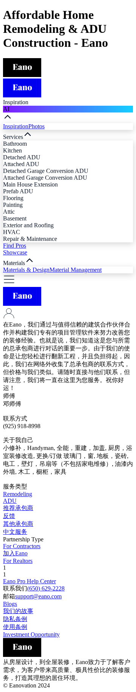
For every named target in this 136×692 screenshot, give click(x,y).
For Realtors (17, 561)
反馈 (9, 516)
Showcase (15, 252)
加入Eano (15, 553)
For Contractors (21, 546)
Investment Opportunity (31, 634)
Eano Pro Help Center (29, 581)
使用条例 (15, 627)
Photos (36, 126)
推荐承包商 (18, 508)
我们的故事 (18, 611)
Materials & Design (26, 270)
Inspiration (15, 126)
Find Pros (14, 245)
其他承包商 (18, 524)
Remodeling (17, 494)
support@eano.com (38, 596)
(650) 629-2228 (46, 588)
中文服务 (15, 532)
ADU (10, 501)
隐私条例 (15, 619)
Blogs (10, 604)
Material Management (75, 270)
